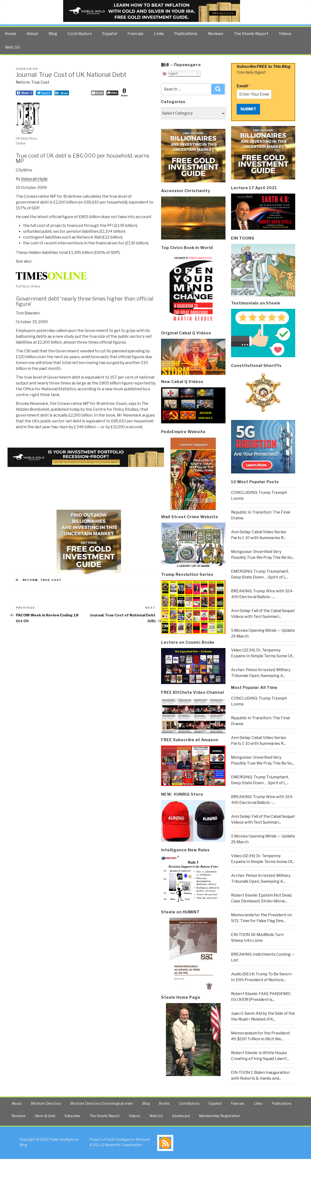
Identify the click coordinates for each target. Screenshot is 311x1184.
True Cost (40, 82)
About (32, 33)
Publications (185, 33)
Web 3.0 (12, 47)
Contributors (80, 33)
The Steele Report (251, 33)
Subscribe (72, 1116)
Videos (285, 33)
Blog (53, 33)
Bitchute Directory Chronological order (101, 1103)
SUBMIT (248, 109)
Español (109, 33)
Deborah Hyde (34, 179)
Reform (23, 82)
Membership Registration (219, 1116)
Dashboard (181, 1116)
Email (243, 86)
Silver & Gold (45, 1116)
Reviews (215, 33)
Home (10, 33)
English (172, 73)
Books (164, 1103)
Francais (135, 33)
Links (159, 33)
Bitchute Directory (46, 1103)
